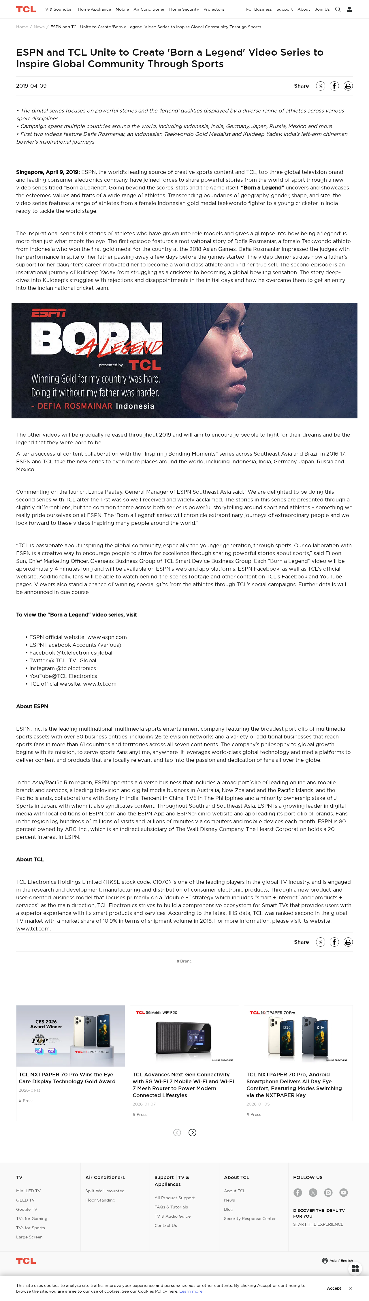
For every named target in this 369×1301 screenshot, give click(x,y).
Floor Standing (100, 1200)
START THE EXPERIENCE (318, 1224)
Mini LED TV (28, 1190)
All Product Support (175, 1197)
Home (22, 26)
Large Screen (29, 1237)
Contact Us (166, 1225)
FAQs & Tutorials (171, 1207)
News (39, 26)
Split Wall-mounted (105, 1190)
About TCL (235, 1190)
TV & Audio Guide (173, 1216)
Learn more (190, 1291)
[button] (192, 1133)
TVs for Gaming (31, 1218)
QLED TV (25, 1200)
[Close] (350, 1288)
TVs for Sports (30, 1227)
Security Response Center (250, 1218)
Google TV (26, 1209)
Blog (228, 1209)
